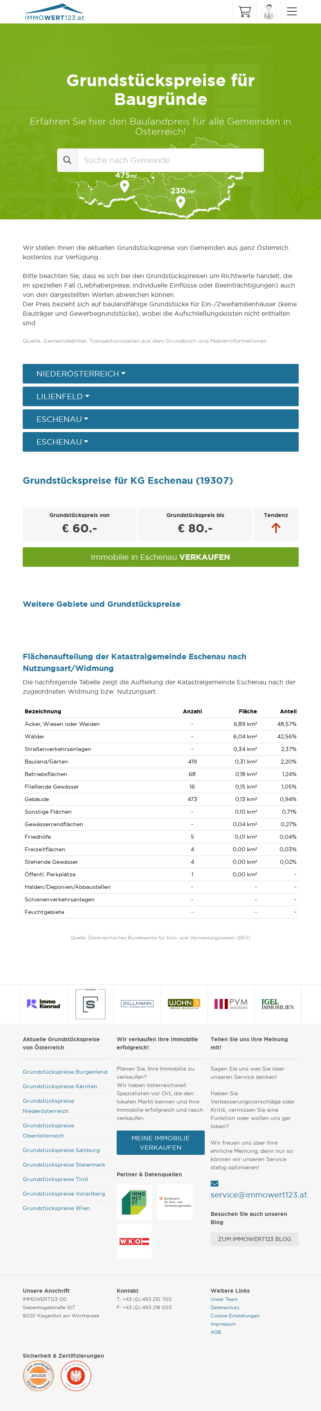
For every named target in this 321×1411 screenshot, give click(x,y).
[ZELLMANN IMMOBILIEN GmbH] (137, 1004)
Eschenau (59, 419)
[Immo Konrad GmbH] (43, 1004)
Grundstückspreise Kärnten (60, 1086)
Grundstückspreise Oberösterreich (48, 1130)
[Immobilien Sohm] (90, 1004)
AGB (216, 1332)
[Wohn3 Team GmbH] (184, 1004)
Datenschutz (225, 1307)
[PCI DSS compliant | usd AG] (38, 1374)
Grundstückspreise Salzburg (61, 1150)
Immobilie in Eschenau (160, 556)
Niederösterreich (77, 373)
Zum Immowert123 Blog (254, 1239)
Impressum (223, 1323)
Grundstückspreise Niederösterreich (48, 1106)
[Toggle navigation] (290, 12)
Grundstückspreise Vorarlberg (64, 1193)
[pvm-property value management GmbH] (231, 1004)
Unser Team (224, 1299)
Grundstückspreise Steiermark (64, 1164)
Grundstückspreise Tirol (55, 1179)
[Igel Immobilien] (278, 1004)
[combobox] (170, 160)
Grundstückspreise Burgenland (65, 1072)
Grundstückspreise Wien (56, 1208)
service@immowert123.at (259, 1194)
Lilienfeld (59, 396)
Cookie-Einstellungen (235, 1315)
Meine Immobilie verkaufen (161, 1142)
